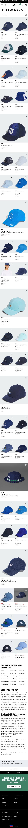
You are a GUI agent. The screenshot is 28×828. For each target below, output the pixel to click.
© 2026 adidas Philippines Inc (7, 820)
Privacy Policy (17, 812)
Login (7, 772)
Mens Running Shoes (13, 679)
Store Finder (5, 795)
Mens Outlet (22, 684)
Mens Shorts (22, 670)
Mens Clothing (4, 676)
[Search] (22, 5)
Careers (4, 802)
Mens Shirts (13, 681)
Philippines (16, 826)
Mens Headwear (5, 681)
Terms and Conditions (6, 816)
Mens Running (13, 676)
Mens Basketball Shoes (3, 673)
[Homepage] (14, 5)
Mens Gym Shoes (21, 681)
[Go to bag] (25, 5)
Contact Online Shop (18, 795)
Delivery (15, 802)
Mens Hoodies (4, 684)
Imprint (15, 816)
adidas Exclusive (5, 805)
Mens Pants (13, 673)
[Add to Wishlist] (12, 20)
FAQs (3, 798)
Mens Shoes (13, 684)
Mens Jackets (13, 670)
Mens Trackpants (21, 676)
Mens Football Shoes (4, 679)
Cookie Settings (5, 812)
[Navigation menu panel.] (2, 5)
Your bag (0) (19, 772)
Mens (2, 670)
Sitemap (16, 798)
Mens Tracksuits (23, 678)
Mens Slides (22, 673)
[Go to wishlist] (5, 5)
